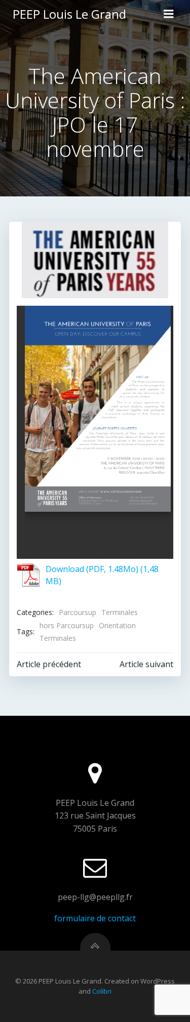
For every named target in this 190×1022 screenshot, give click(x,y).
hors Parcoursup (67, 625)
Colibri (101, 991)
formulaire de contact (95, 918)
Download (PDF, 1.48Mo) (92, 569)
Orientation (117, 625)
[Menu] (168, 14)
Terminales (119, 612)
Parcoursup (77, 612)
